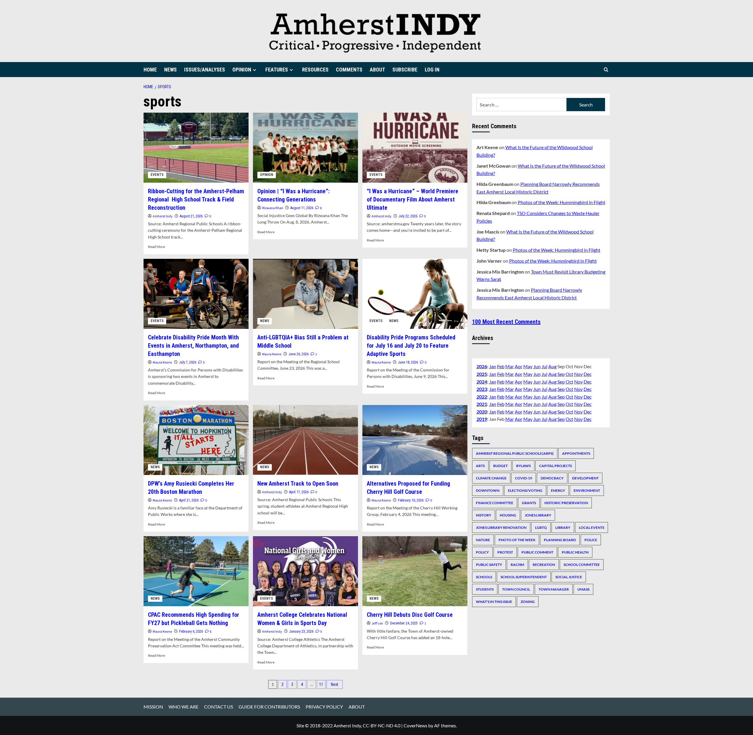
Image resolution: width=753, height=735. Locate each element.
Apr (518, 366)
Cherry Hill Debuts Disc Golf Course (410, 614)
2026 (482, 366)
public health (575, 552)
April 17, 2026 (299, 492)
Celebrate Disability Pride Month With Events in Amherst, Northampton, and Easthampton (193, 345)
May (527, 366)
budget (500, 465)
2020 (482, 411)
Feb (500, 366)
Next (334, 684)
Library (562, 527)
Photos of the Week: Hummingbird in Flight (561, 202)
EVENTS (157, 175)
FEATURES (276, 69)
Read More (156, 246)
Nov (578, 373)
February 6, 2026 (191, 631)
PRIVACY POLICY (324, 706)
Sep (561, 373)
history (483, 515)
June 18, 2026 (408, 362)
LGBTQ (541, 527)
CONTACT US (218, 706)
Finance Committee (494, 502)
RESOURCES (315, 69)
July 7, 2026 (187, 362)
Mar (509, 366)
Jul (544, 366)
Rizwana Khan (272, 208)
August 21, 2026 (191, 216)
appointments (576, 453)
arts (480, 465)
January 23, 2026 (301, 631)
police (590, 539)
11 (321, 684)
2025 (482, 373)
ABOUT (377, 69)
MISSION (153, 706)
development (585, 478)
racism (517, 564)
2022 (482, 396)
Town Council (516, 589)
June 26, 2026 (299, 354)
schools (484, 576)
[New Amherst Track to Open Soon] (305, 440)
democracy (552, 478)
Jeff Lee (377, 623)
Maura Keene (162, 362)
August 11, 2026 (301, 208)
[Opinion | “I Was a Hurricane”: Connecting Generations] (305, 148)
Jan (492, 366)
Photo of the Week (517, 539)
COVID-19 (523, 478)
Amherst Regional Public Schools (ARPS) (515, 453)
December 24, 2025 (404, 623)
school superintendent (524, 576)
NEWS (170, 69)
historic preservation (566, 502)
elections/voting (525, 490)
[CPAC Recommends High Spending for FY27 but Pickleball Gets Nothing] (196, 571)
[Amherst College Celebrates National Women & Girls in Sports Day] (305, 571)
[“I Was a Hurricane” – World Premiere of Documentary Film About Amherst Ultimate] (414, 148)
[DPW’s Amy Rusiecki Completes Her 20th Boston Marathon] (196, 440)
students (485, 589)
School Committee (582, 564)
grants (529, 502)
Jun (537, 366)
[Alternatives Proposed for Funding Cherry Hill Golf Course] (414, 440)
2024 (482, 381)
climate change (491, 478)
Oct (569, 373)
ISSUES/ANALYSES (204, 69)
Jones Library (538, 515)
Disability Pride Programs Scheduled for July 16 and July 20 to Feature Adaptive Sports (411, 345)
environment (587, 490)
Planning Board (560, 539)
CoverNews (415, 725)
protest (505, 552)
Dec (588, 373)
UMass (583, 589)
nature (483, 539)
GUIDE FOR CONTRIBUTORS (269, 706)
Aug (552, 366)
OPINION (241, 69)
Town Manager (554, 589)
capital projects (555, 465)
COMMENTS (349, 69)
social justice (568, 576)
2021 (482, 404)
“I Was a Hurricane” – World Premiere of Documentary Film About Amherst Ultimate (412, 199)
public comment (537, 552)
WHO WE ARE (184, 706)
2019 (482, 419)
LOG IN (432, 69)
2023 (482, 388)
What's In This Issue (494, 601)
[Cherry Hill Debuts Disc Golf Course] (414, 571)
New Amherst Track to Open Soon (297, 483)
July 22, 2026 (408, 216)
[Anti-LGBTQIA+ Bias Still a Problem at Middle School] (305, 294)
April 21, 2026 (189, 500)
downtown (487, 490)
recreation (544, 564)
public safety (489, 564)
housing (508, 515)
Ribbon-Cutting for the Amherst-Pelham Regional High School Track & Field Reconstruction (196, 199)
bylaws (523, 465)
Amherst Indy (163, 216)
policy (482, 552)
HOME (150, 69)
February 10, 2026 (411, 500)
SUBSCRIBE (404, 69)
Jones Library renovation (501, 527)
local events (591, 527)
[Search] (606, 69)
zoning (528, 601)
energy (558, 490)
